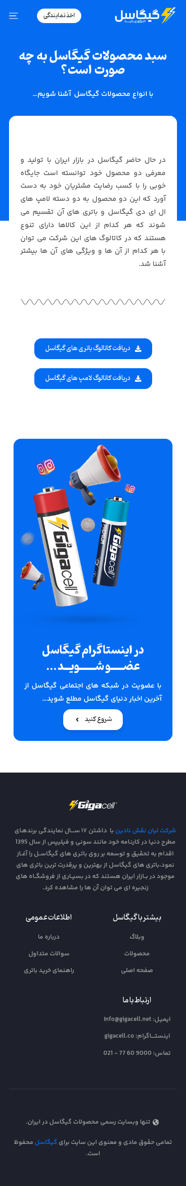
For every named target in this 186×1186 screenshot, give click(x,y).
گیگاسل (46, 1143)
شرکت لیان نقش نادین (145, 831)
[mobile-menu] (18, 15)
